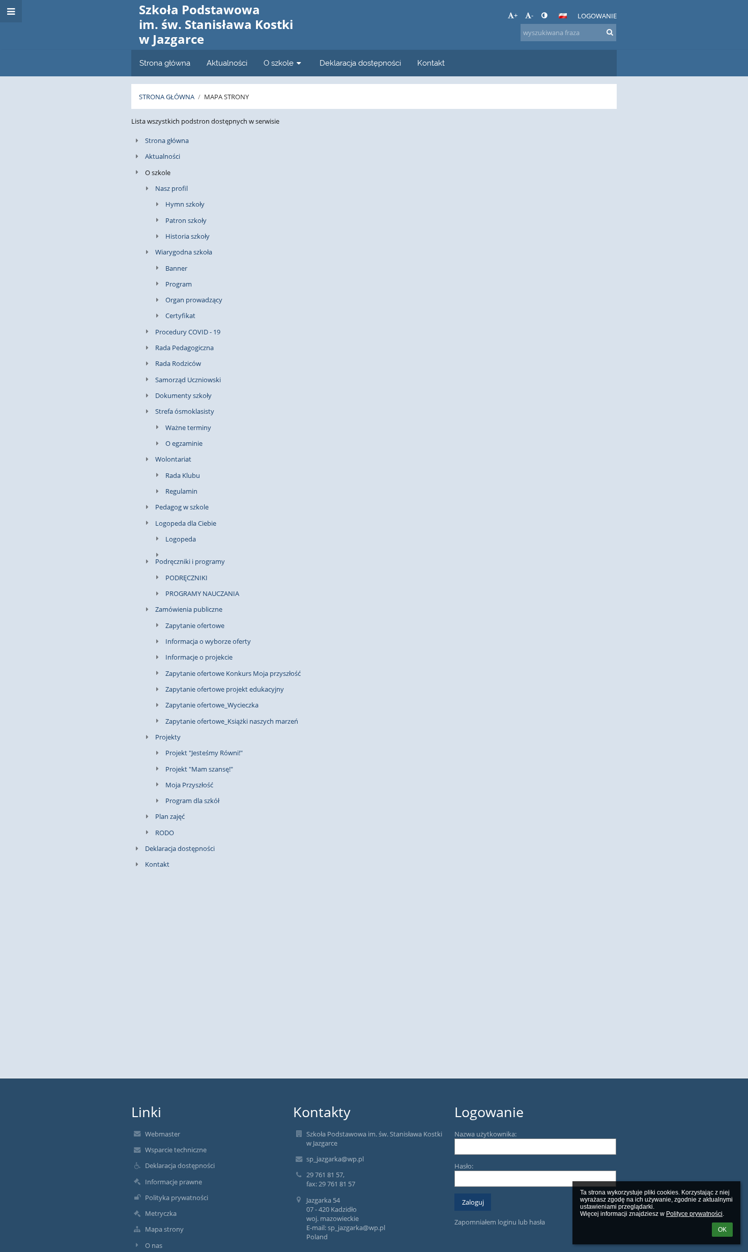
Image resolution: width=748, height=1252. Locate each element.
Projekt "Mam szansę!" (199, 769)
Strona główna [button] (164, 63)
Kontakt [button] (431, 63)
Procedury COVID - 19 (187, 331)
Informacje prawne (173, 1181)
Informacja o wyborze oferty (208, 641)
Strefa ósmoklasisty (184, 411)
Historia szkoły (187, 236)
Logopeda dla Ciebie (185, 523)
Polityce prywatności (694, 1213)
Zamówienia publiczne (188, 609)
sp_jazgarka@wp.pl (335, 1158)
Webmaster (162, 1134)
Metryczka (161, 1213)
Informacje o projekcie (199, 657)
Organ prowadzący (193, 299)
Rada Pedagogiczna (184, 347)
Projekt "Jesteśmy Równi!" (204, 752)
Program (178, 284)
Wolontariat (173, 459)
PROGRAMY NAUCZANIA (202, 593)
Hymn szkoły (185, 204)
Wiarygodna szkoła (183, 252)
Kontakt (157, 864)
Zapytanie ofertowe (194, 625)
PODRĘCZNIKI (186, 577)
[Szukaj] (610, 32)
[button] (544, 15)
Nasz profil (171, 188)
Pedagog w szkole (182, 506)
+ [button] (515, 15)
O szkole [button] (279, 63)
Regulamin (181, 491)
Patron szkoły (186, 220)
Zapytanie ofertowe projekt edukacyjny (224, 689)
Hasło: (463, 1166)
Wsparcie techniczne (176, 1149)
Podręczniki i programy (190, 561)
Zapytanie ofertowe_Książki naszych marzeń (231, 721)
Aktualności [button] (227, 63)
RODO (164, 832)
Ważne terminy (188, 427)
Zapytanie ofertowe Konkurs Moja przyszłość (233, 673)
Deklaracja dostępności (180, 848)
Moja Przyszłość (189, 784)
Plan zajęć (170, 816)
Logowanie (597, 15)
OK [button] (722, 1229)
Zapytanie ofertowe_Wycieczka (211, 704)
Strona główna (166, 96)
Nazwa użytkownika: (485, 1134)
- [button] (532, 15)
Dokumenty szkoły (183, 395)
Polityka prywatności (176, 1197)
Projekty (168, 737)
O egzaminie (184, 443)
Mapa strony (226, 96)
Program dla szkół (192, 800)
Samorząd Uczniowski (188, 379)
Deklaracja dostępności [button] (360, 63)
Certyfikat (180, 315)
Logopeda (180, 539)
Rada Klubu (182, 475)
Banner (176, 268)
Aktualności (162, 156)
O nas (153, 1245)
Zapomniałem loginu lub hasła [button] (499, 1222)
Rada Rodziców (178, 363)
